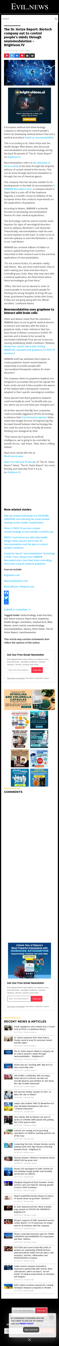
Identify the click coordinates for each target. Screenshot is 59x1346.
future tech (31, 618)
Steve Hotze (38, 629)
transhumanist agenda (34, 417)
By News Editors (30, 1070)
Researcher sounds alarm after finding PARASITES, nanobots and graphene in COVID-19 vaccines (29, 350)
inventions (26, 622)
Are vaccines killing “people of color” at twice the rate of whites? (32, 1093)
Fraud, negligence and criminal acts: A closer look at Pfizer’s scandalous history (34, 1027)
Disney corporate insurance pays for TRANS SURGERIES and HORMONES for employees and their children (34, 1236)
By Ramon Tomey (30, 1125)
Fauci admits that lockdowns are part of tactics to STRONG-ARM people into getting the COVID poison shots (34, 1119)
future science (16, 618)
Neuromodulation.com (16, 581)
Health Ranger (11, 622)
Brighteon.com (12, 575)
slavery (27, 629)
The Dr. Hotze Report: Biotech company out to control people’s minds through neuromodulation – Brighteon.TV (34, 1054)
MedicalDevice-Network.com (19, 586)
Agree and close (31, 1330)
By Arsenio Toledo (31, 1059)
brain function (44, 615)
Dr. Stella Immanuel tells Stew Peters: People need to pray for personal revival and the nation (33, 1040)
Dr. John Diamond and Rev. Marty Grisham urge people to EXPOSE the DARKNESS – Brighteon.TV (33, 1209)
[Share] (29, 602)
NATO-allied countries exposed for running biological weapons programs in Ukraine (33, 1286)
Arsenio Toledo (24, 50)
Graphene (43, 618)
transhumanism (27, 632)
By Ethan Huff (29, 1098)
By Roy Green (29, 1152)
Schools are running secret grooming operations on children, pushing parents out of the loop (34, 1133)
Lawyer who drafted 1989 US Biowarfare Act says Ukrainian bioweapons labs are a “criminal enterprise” (34, 1106)
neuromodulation (13, 629)
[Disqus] (29, 831)
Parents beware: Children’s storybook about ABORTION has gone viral (34, 1159)
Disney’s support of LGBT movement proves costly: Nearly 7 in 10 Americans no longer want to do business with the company (34, 1223)
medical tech (39, 622)
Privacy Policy (27, 1324)
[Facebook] (29, 593)
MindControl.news (13, 456)
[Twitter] (29, 597)
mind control (19, 625)
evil (6, 618)
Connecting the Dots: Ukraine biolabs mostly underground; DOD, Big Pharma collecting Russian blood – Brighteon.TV (34, 1147)
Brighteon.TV (13, 157)
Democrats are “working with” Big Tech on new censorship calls (33, 1066)
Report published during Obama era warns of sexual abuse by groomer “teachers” (33, 1197)
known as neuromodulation (39, 137)
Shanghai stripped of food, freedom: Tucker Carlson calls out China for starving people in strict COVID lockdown (34, 1185)
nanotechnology (35, 625)
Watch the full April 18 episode (20, 462)
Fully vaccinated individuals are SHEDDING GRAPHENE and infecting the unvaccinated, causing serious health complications (27, 519)
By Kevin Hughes (30, 1046)
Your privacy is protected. (16, 678)
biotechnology (28, 615)
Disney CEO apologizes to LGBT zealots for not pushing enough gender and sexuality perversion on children (33, 1171)
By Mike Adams (29, 1087)
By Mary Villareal (30, 1032)
